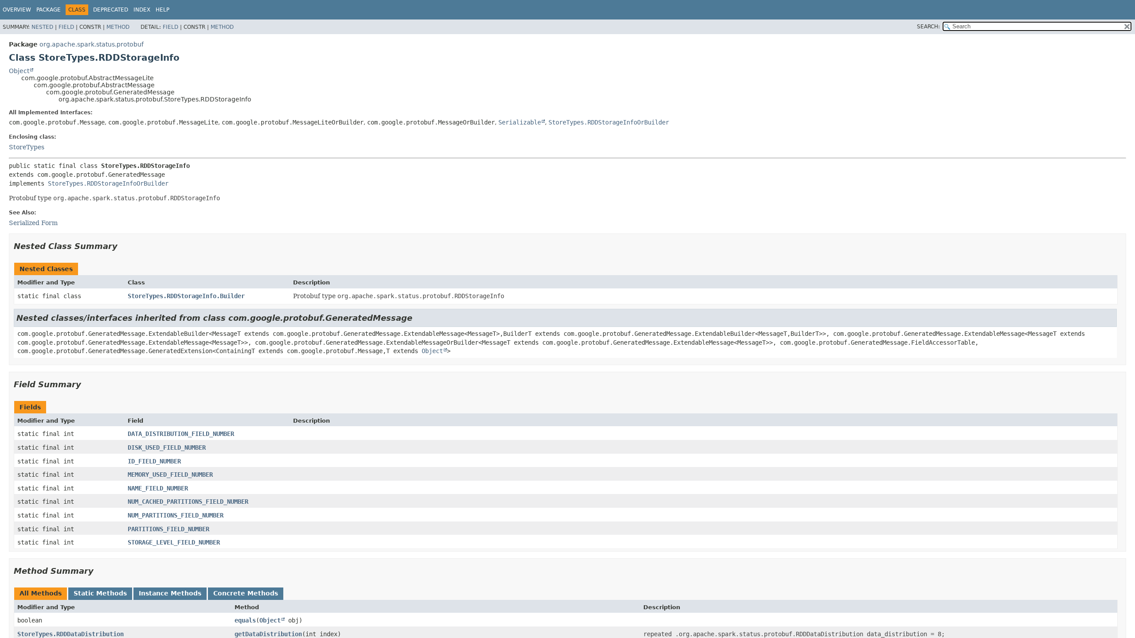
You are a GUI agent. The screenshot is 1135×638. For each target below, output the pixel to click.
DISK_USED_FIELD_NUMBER (167, 447)
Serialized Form (33, 222)
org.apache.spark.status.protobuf (91, 44)
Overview (17, 10)
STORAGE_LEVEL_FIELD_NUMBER (174, 542)
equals (245, 620)
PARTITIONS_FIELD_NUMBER (168, 529)
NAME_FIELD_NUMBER (158, 488)
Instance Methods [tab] (170, 593)
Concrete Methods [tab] (245, 593)
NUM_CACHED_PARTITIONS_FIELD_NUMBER (188, 501)
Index (141, 10)
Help (162, 10)
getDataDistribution (268, 634)
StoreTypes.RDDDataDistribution (70, 634)
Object (19, 70)
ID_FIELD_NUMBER (154, 461)
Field (66, 27)
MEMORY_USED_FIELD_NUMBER (170, 474)
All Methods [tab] (41, 593)
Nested (42, 27)
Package (48, 10)
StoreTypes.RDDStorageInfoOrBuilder (608, 122)
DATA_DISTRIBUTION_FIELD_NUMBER (181, 433)
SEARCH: (928, 26)
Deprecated (110, 10)
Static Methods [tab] (100, 593)
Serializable (519, 122)
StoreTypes (26, 147)
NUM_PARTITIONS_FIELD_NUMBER (175, 515)
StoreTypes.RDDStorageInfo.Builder (186, 296)
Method (117, 27)
